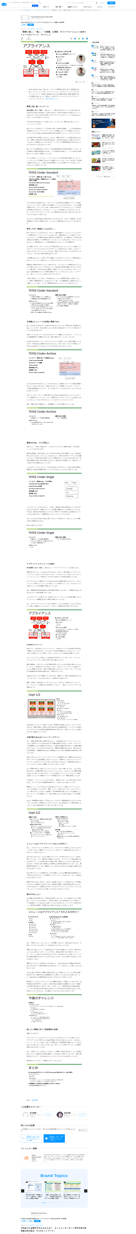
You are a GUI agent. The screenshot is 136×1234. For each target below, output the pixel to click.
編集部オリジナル (72, 6)
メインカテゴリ (37, 10)
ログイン (103, 2)
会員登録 (111, 2)
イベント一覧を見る (103, 176)
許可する (35, 5)
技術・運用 (34, 1100)
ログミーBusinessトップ (26, 10)
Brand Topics (88, 6)
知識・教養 (58, 6)
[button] (83, 1130)
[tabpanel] (54, 1191)
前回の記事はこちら (52, 98)
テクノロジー (46, 10)
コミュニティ (111, 6)
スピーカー (100, 6)
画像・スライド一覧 (80, 81)
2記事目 (31, 1221)
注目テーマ (46, 6)
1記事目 (24, 24)
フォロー (48, 1114)
